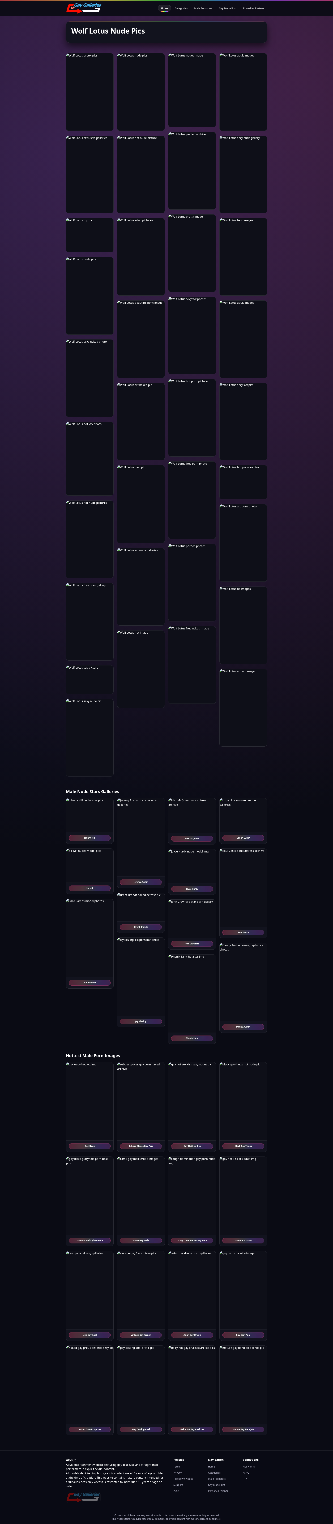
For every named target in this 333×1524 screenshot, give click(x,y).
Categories (181, 8)
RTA (245, 1478)
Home (164, 8)
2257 (176, 1491)
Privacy (177, 1472)
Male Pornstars (203, 8)
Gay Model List (228, 8)
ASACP (246, 1472)
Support (178, 1484)
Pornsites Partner (253, 8)
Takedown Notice (183, 1478)
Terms (177, 1466)
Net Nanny (249, 1466)
